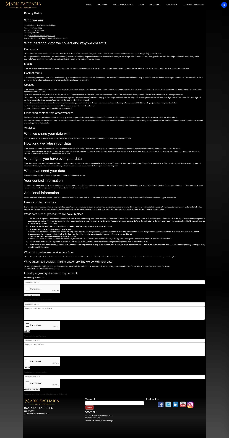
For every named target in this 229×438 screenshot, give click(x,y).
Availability (171, 4)
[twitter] (168, 405)
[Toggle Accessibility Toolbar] (224, 5)
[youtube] (183, 405)
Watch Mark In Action (123, 4)
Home (88, 4)
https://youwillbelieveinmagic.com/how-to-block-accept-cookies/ (48, 108)
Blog (141, 4)
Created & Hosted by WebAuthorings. (99, 421)
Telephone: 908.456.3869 (193, 4)
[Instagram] (190, 405)
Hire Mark (101, 4)
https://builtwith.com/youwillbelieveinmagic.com (41, 268)
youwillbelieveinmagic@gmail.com (42, 36)
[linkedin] (175, 405)
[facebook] (160, 405)
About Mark (155, 4)
